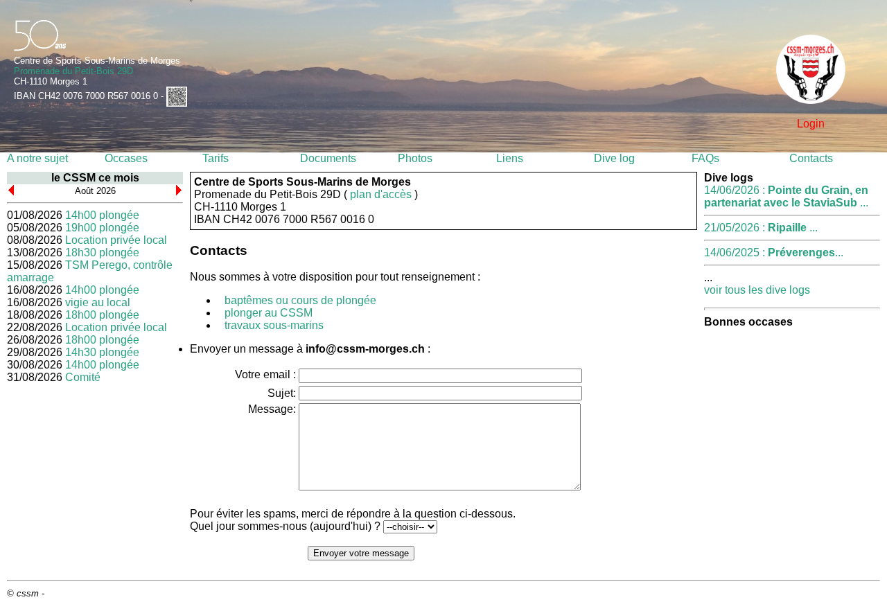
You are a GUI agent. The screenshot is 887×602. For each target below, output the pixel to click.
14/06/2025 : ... (773, 252)
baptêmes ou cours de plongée (300, 300)
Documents (328, 158)
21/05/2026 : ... (761, 227)
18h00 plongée (102, 315)
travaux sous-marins (274, 325)
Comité (82, 377)
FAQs (705, 158)
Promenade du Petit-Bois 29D (73, 71)
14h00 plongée (102, 215)
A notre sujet (37, 158)
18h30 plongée (102, 252)
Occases (126, 158)
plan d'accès (381, 194)
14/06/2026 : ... (786, 196)
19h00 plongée (102, 227)
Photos (415, 158)
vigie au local (97, 302)
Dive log (614, 158)
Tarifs (215, 158)
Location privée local (116, 240)
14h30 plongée (102, 352)
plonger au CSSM (269, 313)
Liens (509, 158)
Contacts (811, 158)
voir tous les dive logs (757, 290)
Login (811, 124)
